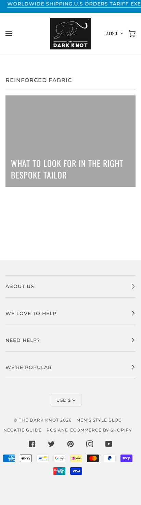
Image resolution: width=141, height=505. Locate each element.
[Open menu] (15, 34)
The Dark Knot (39, 420)
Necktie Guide (22, 430)
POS (51, 430)
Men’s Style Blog (99, 420)
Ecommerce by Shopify (101, 430)
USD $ (111, 33)
